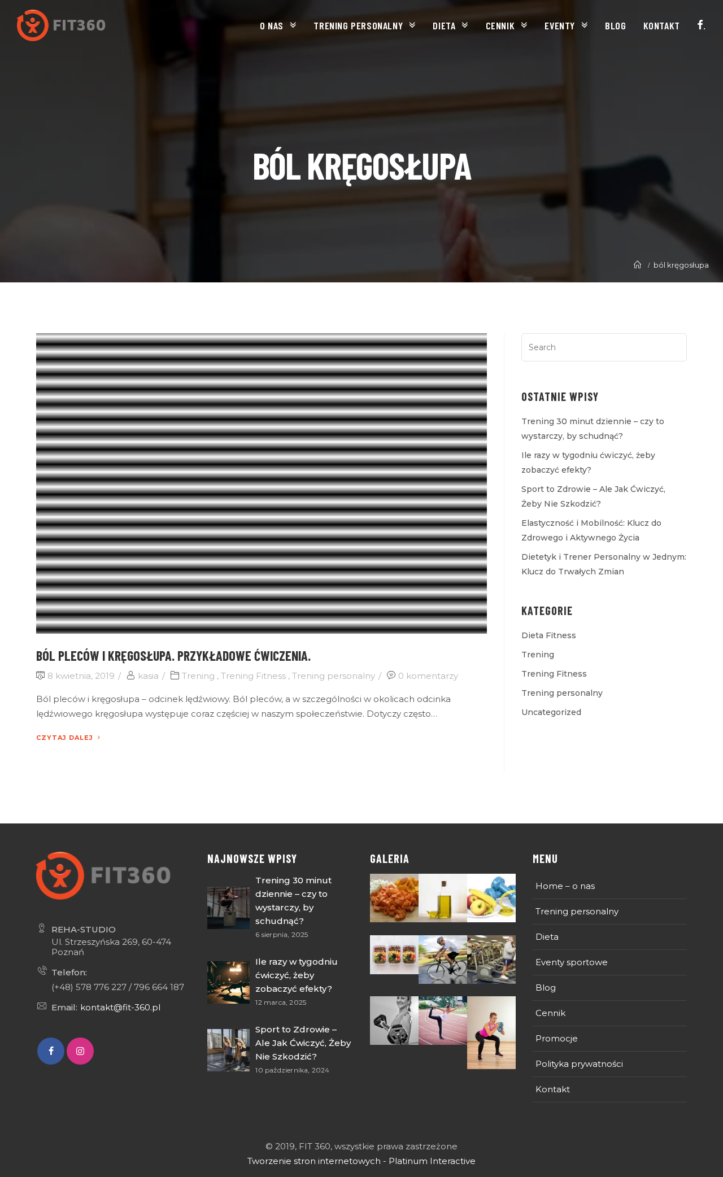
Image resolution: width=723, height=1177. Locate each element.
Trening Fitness (253, 675)
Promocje (556, 1038)
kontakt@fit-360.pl (120, 1007)
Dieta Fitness (548, 635)
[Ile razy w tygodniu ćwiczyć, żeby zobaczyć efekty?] (228, 982)
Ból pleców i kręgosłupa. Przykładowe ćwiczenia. (173, 655)
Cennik (550, 1013)
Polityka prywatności (579, 1063)
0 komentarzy (428, 675)
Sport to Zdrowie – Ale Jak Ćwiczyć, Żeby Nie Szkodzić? (303, 1043)
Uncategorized (551, 712)
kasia (148, 675)
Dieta (547, 936)
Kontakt (552, 1089)
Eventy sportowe (571, 962)
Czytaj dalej (64, 737)
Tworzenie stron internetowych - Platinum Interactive (361, 1161)
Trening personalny (333, 675)
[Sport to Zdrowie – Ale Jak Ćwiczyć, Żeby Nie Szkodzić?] (228, 1050)
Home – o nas (565, 885)
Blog (545, 987)
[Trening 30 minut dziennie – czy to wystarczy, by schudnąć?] (228, 908)
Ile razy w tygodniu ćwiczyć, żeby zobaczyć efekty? (296, 975)
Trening (198, 675)
